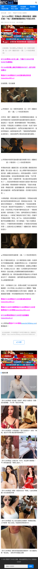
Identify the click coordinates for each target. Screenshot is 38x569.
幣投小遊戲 (14, 9)
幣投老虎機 (4, 9)
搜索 (30, 566)
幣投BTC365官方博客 (12, 559)
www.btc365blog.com (28, 323)
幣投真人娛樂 (24, 9)
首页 (9, 13)
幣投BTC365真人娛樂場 (20, 13)
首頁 (2, 6)
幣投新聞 (13, 6)
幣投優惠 (23, 6)
